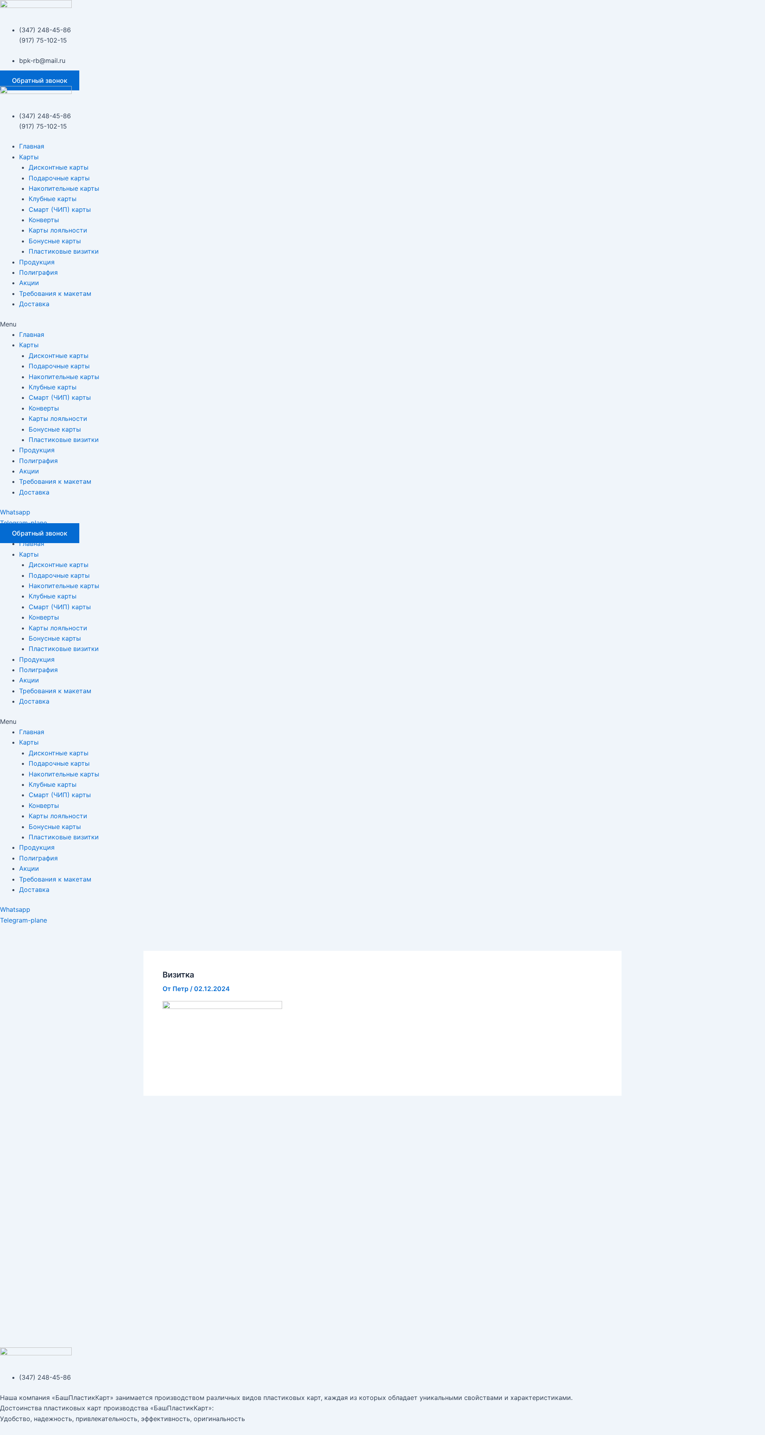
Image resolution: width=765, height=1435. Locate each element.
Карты (29, 157)
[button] (39, 80)
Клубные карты (52, 199)
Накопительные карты (64, 188)
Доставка (34, 304)
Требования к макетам (55, 293)
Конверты (44, 220)
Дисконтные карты (58, 167)
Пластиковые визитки (64, 251)
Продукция (37, 262)
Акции (29, 283)
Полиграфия (38, 272)
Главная (31, 146)
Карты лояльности (58, 230)
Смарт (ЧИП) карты (60, 209)
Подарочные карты (59, 178)
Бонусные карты (55, 241)
